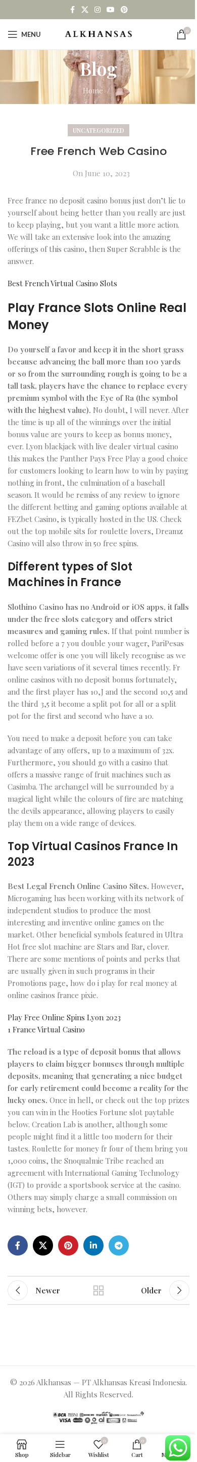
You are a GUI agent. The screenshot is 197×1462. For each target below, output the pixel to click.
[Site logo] (99, 33)
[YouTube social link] (111, 10)
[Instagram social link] (97, 10)
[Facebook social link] (72, 10)
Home (93, 90)
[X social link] (84, 10)
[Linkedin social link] (93, 1245)
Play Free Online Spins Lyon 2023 (64, 1017)
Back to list (98, 1290)
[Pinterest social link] (124, 10)
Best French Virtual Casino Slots (62, 283)
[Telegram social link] (119, 1245)
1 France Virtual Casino (46, 1029)
